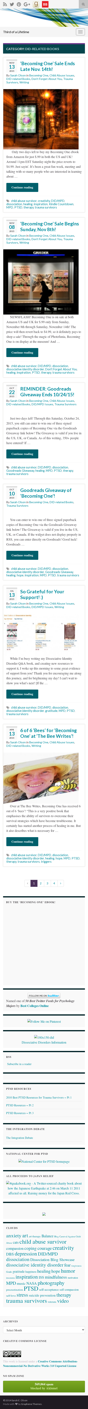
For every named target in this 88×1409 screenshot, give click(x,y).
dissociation (14, 204)
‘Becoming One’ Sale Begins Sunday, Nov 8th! (49, 226)
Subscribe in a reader (19, 1064)
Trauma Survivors (65, 404)
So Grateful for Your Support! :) (42, 594)
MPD (9, 207)
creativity (44, 201)
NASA (31, 1283)
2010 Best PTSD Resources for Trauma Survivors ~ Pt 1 (39, 1097)
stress (22, 1294)
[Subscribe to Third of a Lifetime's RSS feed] (5, 4)
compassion (15, 1248)
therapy (29, 207)
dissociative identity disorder (25, 369)
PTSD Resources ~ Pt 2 (20, 1105)
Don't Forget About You (47, 79)
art (25, 1235)
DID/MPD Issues (42, 404)
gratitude (51, 710)
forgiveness (76, 1265)
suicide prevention (42, 1295)
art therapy (35, 1236)
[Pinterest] (19, 4)
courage (44, 1248)
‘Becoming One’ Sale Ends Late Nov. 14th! (47, 66)
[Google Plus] (27, 4)
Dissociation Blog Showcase (52, 1259)
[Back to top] (79, 1400)
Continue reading (22, 187)
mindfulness (56, 1277)
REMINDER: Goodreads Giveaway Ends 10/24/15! (47, 391)
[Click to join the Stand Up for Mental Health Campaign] (44, 1037)
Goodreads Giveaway (20, 470)
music (21, 1283)
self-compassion (69, 1289)
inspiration (41, 204)
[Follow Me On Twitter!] (12, 4)
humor (68, 1270)
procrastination (14, 1289)
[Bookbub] (45, 4)
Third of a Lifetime (16, 32)
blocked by (44, 1386)
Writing (24, 82)
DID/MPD (57, 201)
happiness (30, 1271)
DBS (10, 1254)
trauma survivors (46, 207)
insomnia (10, 1277)
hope (20, 575)
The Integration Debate (19, 1138)
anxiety (13, 1235)
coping (30, 1248)
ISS (41, 1277)
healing (28, 204)
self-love (11, 1295)
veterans (52, 1301)
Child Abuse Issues (62, 75)
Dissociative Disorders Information (44, 1042)
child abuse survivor (24, 201)
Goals (9, 1271)
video (63, 1300)
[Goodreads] (36, 4)
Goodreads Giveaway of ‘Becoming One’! (46, 493)
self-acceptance (49, 1289)
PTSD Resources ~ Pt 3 (20, 1113)
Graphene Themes (31, 1404)
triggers (46, 861)
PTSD (18, 207)
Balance (47, 1235)
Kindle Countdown (61, 204)
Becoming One (38, 75)
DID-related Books (18, 79)
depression (26, 1253)
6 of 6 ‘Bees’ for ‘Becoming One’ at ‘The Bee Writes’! (48, 733)
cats (16, 1242)
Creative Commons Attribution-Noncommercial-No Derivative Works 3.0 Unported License (40, 1363)
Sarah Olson (18, 75)
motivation (73, 1277)
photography (51, 1282)
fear (67, 1265)
